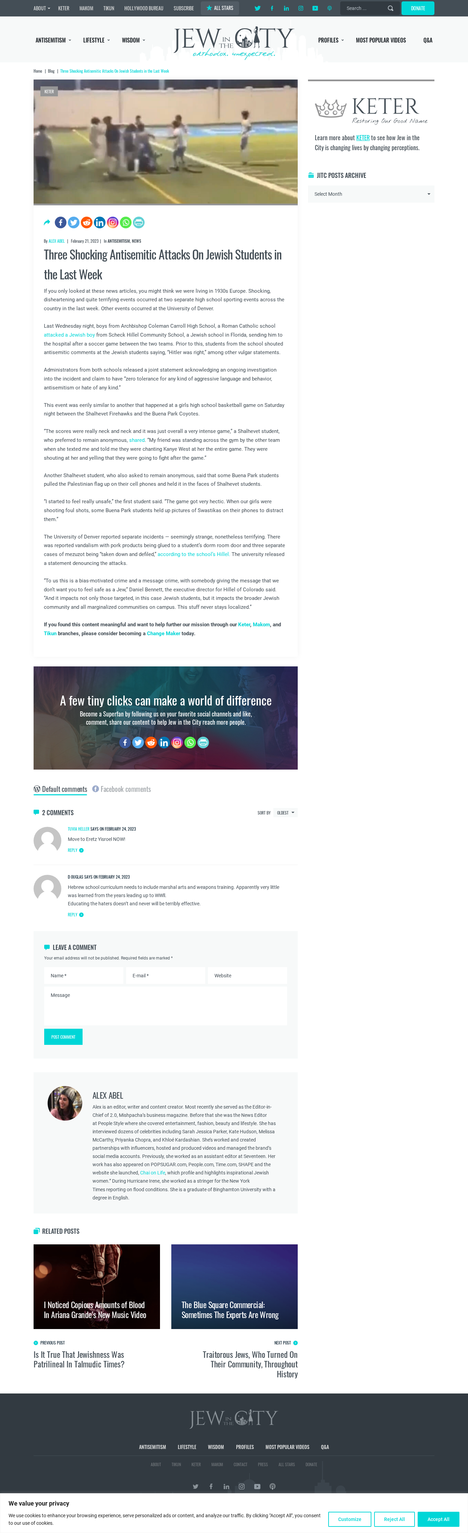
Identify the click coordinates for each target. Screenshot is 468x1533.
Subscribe (234, 824)
